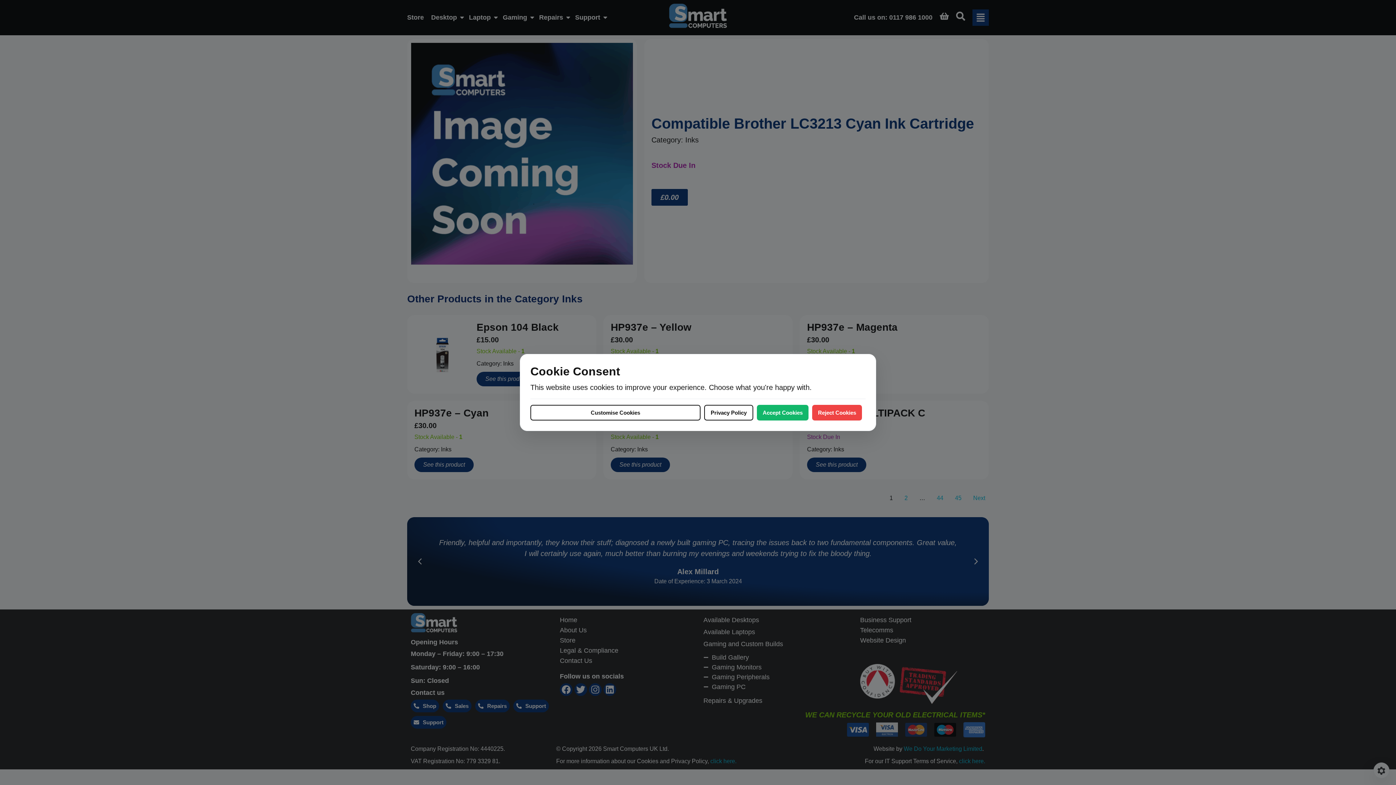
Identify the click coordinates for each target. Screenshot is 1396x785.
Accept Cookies (783, 413)
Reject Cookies (837, 413)
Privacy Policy (729, 413)
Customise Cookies (615, 413)
